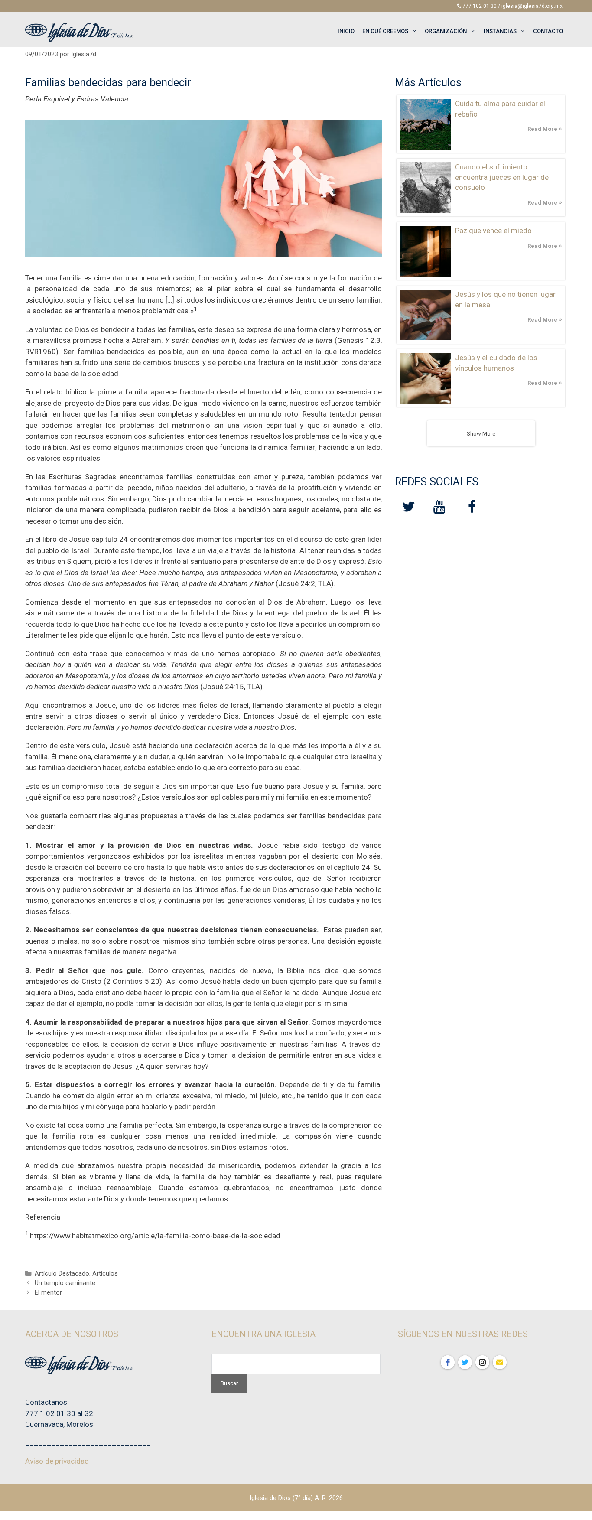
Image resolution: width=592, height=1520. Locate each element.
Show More (481, 433)
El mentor (48, 1292)
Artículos (105, 1273)
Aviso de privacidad (57, 1461)
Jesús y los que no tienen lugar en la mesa (505, 299)
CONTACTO (548, 31)
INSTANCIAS (500, 31)
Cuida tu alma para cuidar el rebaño (500, 108)
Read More (543, 129)
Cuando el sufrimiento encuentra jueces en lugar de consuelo (502, 177)
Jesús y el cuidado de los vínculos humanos (496, 362)
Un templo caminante (65, 1283)
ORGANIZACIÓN (446, 31)
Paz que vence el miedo (493, 230)
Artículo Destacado (62, 1273)
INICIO (346, 31)
